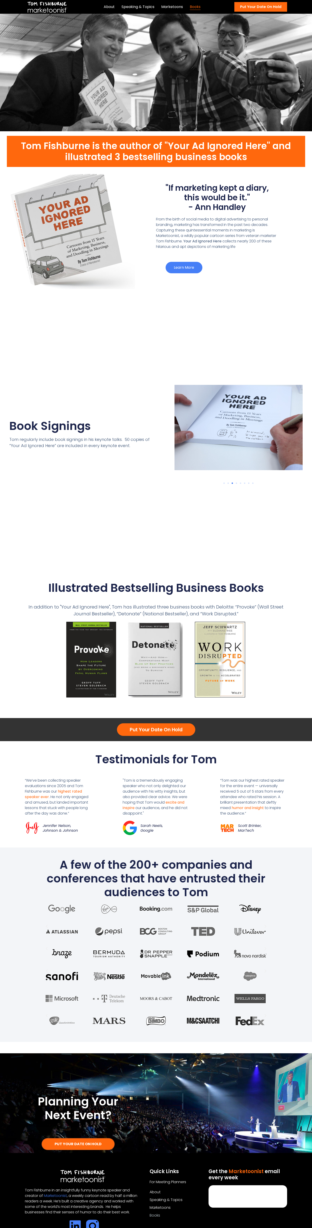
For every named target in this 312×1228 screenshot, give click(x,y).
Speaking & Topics (138, 6)
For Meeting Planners (168, 1182)
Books (195, 6)
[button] (224, 483)
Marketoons (172, 6)
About (109, 6)
